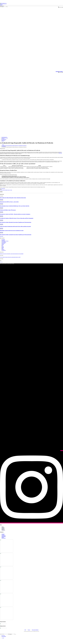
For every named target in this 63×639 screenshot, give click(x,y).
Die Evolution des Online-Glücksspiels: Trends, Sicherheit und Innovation (13, 197)
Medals (3, 537)
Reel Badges (3, 140)
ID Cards (3, 138)
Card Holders (4, 535)
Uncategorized (3, 188)
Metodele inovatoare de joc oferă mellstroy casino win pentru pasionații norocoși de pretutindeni (11, 253)
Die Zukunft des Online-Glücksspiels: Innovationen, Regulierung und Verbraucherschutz (15, 222)
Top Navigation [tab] (4, 636)
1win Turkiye (3, 241)
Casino (3, 246)
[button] (1, 4)
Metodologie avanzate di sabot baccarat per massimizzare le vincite (11, 230)
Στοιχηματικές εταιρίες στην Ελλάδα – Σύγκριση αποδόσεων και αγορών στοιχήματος (15, 214)
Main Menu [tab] (3, 635)
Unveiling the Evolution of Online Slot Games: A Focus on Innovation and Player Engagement (16, 218)
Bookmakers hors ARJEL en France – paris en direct (9, 201)
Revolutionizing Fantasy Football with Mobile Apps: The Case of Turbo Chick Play (14, 205)
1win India (3, 240)
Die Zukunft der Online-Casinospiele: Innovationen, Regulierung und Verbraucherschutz (15, 234)
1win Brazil (3, 239)
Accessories (4, 538)
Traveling (3, 249)
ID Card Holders (4, 139)
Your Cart (61, 2)
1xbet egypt (3, 243)
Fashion (3, 247)
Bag (2, 245)
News (2, 248)
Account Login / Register (59, 1)
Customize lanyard (4, 137)
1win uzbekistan (4, 242)
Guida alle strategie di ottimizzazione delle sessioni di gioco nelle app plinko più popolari (15, 226)
